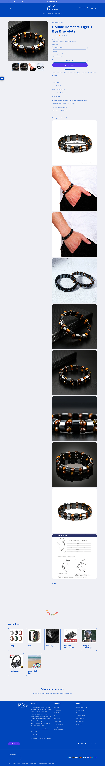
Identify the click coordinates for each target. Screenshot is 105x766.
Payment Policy (80, 712)
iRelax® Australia (16, 763)
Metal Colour (55, 44)
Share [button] (55, 583)
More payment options (70, 68)
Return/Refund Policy (82, 707)
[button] (10, 8)
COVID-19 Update (58, 729)
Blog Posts (79, 724)
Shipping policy (50, 763)
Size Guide (56, 712)
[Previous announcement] (35, 1)
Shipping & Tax (80, 718)
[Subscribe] (65, 698)
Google (12, 646)
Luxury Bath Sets (32, 672)
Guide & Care (57, 710)
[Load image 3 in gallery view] (32, 67)
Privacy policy (33, 763)
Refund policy (25, 763)
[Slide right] (46, 67)
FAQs (55, 715)
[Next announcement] (69, 1)
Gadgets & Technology (87, 647)
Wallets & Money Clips (69, 647)
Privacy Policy (80, 710)
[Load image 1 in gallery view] (15, 67)
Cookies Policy (80, 721)
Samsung (49, 646)
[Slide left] (10, 67)
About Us (56, 707)
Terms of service (42, 763)
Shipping (62, 41)
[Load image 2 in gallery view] (24, 67)
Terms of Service (80, 715)
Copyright (56, 727)
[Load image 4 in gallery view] (40, 67)
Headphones (15, 671)
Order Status (57, 721)
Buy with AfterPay (58, 724)
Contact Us (57, 718)
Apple (30, 646)
